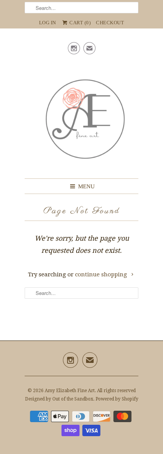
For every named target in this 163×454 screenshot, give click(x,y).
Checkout (110, 22)
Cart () (79, 22)
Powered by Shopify (117, 399)
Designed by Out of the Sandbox (59, 399)
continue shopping (102, 274)
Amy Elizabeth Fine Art (70, 390)
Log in (47, 22)
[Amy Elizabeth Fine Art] (81, 116)
